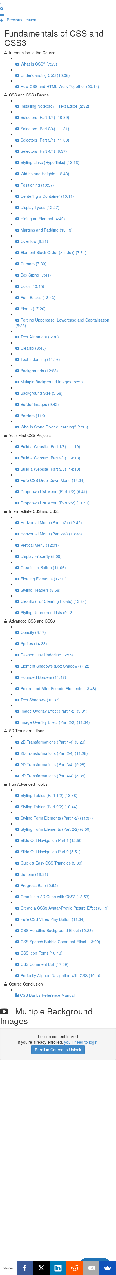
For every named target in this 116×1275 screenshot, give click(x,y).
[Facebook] (25, 1268)
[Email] (91, 1268)
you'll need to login (80, 1042)
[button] (0, 3)
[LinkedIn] (58, 1268)
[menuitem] (1, 8)
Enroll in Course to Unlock (58, 1049)
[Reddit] (74, 1268)
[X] (41, 1268)
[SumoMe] (107, 1268)
